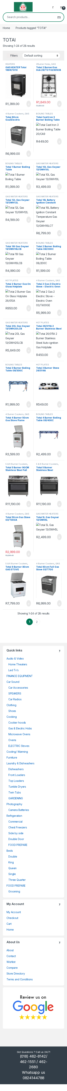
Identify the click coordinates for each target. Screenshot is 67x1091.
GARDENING (15, 798)
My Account (14, 912)
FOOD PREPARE (17, 844)
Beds (10, 850)
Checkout (12, 917)
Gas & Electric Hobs (20, 728)
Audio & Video (15, 658)
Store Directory (16, 973)
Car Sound (13, 681)
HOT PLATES (11, 280)
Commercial (15, 821)
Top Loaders (16, 780)
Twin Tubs (14, 792)
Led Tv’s (13, 670)
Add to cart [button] (28, 104)
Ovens (12, 740)
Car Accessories (18, 687)
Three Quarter (17, 879)
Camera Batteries (18, 809)
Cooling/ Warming (17, 751)
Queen (12, 868)
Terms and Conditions (20, 979)
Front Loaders (16, 775)
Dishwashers (15, 769)
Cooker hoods (17, 722)
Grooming (14, 891)
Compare (12, 967)
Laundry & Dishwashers (20, 763)
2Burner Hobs (43, 64)
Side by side (15, 833)
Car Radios (15, 699)
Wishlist (11, 961)
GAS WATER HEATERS (47, 163)
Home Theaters (17, 664)
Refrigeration (14, 815)
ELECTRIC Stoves (18, 745)
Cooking (12, 716)
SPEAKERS (14, 693)
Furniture (12, 757)
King (11, 862)
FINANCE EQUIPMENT (20, 676)
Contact (11, 956)
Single (12, 874)
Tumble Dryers (17, 786)
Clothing (11, 705)
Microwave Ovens (19, 734)
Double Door (16, 839)
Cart (9, 923)
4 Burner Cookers (14, 113)
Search (59, 17)
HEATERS (10, 64)
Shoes (12, 710)
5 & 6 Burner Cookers (16, 464)
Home (6, 27)
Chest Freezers (17, 827)
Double (12, 856)
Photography (14, 804)
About (10, 950)
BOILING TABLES (44, 113)
